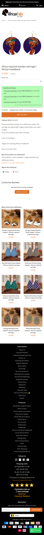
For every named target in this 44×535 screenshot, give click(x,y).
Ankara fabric (22, 419)
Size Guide (22, 368)
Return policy (22, 366)
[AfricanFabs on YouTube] (28, 460)
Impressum (22, 384)
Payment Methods (22, 363)
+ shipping (12, 73)
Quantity (5, 77)
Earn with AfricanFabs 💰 (22, 393)
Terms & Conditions (22, 371)
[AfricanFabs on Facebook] (24, 460)
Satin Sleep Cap (22, 449)
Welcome (8, 2)
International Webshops (22, 377)
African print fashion (22, 414)
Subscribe (36, 510)
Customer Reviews (22, 352)
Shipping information (22, 360)
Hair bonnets (22, 422)
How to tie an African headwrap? (22, 430)
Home (3, 20)
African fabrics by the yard (22, 411)
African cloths (22, 408)
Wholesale (22, 387)
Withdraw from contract (22, 374)
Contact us (22, 358)
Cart (40, 5)
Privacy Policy (22, 382)
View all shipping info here (22, 480)
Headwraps (22, 427)
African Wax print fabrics (22, 417)
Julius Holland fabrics (22, 433)
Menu (6, 5)
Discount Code (22, 390)
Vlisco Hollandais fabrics (22, 451)
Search (22, 398)
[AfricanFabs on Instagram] (16, 460)
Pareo (22, 443)
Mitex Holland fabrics (22, 441)
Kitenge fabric (22, 438)
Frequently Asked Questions (22, 355)
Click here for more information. (13, 163)
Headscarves (22, 425)
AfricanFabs (27, 519)
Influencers (22, 395)
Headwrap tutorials (22, 379)
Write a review (22, 192)
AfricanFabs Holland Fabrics (22, 406)
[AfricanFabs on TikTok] (20, 460)
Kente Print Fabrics (22, 435)
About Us (22, 350)
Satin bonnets (22, 446)
